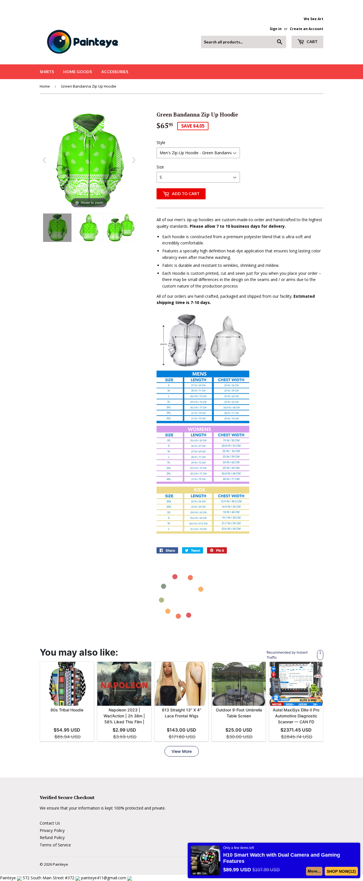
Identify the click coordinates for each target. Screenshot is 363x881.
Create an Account (306, 28)
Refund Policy (52, 837)
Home (45, 86)
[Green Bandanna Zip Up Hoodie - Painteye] (57, 228)
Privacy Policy (52, 830)
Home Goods (77, 71)
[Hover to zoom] (89, 159)
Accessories (114, 71)
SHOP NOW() (341, 871)
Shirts (47, 71)
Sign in (276, 28)
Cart (312, 41)
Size (160, 167)
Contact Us (50, 823)
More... (314, 871)
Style (161, 142)
